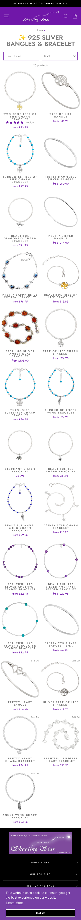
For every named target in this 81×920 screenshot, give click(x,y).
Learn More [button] (14, 903)
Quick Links (40, 862)
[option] (40, 3)
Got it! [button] (40, 913)
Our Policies (40, 874)
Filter (17, 56)
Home (39, 30)
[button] (15, 122)
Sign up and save (40, 885)
